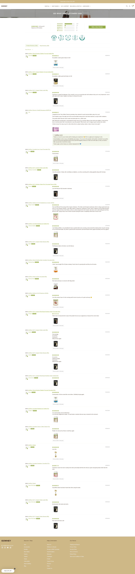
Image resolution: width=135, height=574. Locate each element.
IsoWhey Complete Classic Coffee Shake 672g (39, 426)
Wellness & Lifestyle (51, 547)
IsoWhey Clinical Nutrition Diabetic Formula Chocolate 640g (41, 390)
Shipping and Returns (75, 544)
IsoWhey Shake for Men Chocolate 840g (37, 276)
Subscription (27, 561)
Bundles (26, 549)
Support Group (50, 561)
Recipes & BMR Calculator (53, 549)
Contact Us (49, 568)
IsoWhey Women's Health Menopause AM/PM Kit (39, 110)
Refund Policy (73, 554)
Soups (25, 558)
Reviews (49, 563)
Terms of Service (74, 551)
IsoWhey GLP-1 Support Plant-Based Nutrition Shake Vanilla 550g (43, 375)
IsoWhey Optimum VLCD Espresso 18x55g (38, 293)
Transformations (50, 551)
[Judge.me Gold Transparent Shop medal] (61, 38)
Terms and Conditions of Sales (77, 556)
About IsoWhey (27, 563)
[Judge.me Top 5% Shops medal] (82, 38)
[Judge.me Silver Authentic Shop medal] (68, 38)
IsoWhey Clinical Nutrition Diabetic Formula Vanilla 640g (41, 53)
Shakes (25, 556)
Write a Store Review (97, 27)
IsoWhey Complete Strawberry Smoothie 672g (38, 463)
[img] (38, 26)
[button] (60, 23)
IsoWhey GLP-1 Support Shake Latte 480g (38, 90)
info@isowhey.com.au (8, 545)
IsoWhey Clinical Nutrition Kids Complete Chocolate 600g (41, 260)
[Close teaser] (14, 568)
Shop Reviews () (44, 45)
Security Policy (73, 549)
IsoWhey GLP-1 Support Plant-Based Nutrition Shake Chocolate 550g (44, 311)
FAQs (48, 566)
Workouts (49, 554)
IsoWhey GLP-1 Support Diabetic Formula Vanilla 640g (40, 71)
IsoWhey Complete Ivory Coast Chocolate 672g (39, 149)
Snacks (25, 554)
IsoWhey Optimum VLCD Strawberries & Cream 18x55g (41, 202)
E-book (48, 558)
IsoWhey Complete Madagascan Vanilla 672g (38, 223)
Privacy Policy (73, 547)
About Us (49, 544)
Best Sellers (27, 551)
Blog (25, 566)
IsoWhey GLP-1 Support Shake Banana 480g (38, 241)
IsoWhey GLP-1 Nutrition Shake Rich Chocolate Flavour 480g (42, 184)
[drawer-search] (127, 6)
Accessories (27, 547)
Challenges (49, 556)
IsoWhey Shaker (32, 445)
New (25, 544)
